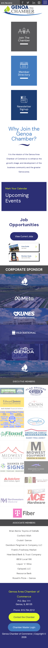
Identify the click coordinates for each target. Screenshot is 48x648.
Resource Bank (24, 573)
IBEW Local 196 (24, 559)
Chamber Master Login (24, 627)
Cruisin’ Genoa (24, 540)
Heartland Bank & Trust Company (24, 554)
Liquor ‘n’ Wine (24, 563)
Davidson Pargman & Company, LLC (24, 545)
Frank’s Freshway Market (24, 549)
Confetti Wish (24, 535)
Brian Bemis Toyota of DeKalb (24, 530)
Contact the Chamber (24, 617)
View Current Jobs (24, 236)
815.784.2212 (6, 3)
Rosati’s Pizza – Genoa (24, 578)
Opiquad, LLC (24, 568)
